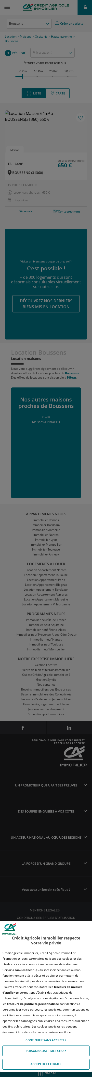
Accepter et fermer (46, 1064)
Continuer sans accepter (46, 1040)
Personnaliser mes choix (46, 1051)
